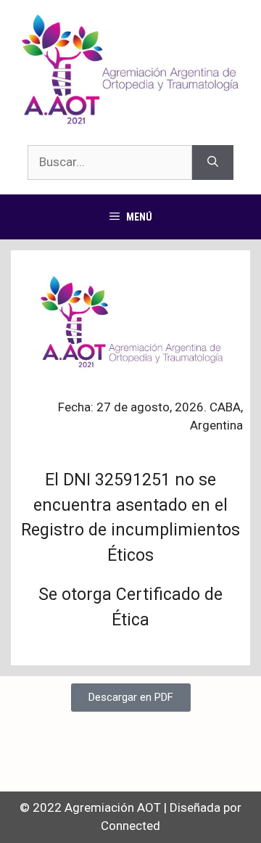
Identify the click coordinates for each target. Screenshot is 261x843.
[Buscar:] (110, 162)
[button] (131, 697)
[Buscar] (212, 162)
